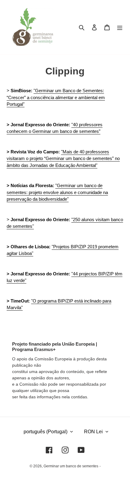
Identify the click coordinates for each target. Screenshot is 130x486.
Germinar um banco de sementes (71, 466)
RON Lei (93, 431)
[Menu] (119, 27)
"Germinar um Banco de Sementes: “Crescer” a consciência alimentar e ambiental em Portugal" (56, 97)
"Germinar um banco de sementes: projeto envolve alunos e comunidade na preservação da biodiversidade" (57, 192)
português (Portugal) (45, 431)
